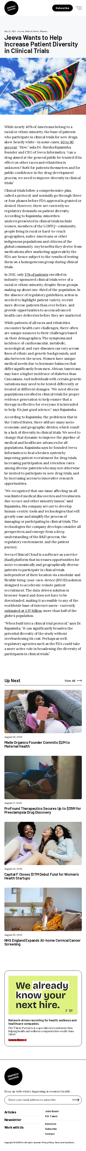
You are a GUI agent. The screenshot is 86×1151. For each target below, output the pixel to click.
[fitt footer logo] (13, 1076)
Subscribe (51, 1129)
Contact (50, 1134)
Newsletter (12, 1120)
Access (21, 31)
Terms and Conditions (64, 1142)
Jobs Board (52, 1111)
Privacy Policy (48, 1142)
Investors (50, 1124)
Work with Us (14, 1127)
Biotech (29, 31)
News (36, 31)
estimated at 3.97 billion (23, 611)
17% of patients (36, 274)
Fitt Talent (51, 1116)
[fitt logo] (11, 8)
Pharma (43, 31)
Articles (10, 1112)
